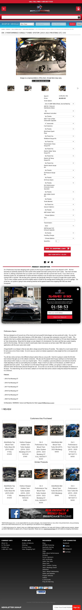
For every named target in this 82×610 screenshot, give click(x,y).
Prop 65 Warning (48, 581)
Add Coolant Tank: (49, 212)
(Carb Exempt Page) (50, 529)
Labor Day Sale (47, 561)
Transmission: (48, 223)
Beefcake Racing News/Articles (48, 548)
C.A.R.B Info (46, 579)
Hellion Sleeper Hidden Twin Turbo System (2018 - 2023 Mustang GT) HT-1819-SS (25, 448)
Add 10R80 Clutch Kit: (49, 195)
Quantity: (47, 241)
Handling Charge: (49, 235)
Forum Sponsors (47, 557)
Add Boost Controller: (50, 113)
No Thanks (59, 320)
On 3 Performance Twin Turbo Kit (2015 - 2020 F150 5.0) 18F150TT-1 (73, 448)
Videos (44, 577)
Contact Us (5, 547)
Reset (79, 24)
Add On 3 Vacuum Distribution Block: (49, 107)
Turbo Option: (48, 101)
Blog (43, 543)
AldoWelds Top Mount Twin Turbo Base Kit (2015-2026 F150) (9, 447)
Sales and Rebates (48, 573)
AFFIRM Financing (48, 545)
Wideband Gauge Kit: (50, 138)
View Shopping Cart (28, 549)
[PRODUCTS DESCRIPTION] (41, 267)
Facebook (66, 543)
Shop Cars (45, 563)
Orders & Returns (28, 543)
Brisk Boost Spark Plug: (49, 132)
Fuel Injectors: (48, 126)
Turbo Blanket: (48, 201)
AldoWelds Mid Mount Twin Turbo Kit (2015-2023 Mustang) (56, 445)
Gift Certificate (47, 559)
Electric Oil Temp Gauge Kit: (49, 159)
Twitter (67, 546)
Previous (4, 88)
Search (72, 24)
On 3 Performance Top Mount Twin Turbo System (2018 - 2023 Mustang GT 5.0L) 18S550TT (41, 449)
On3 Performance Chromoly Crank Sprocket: (49, 187)
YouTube (67, 552)
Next (78, 88)
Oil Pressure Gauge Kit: (49, 173)
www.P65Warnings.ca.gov (46, 403)
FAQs (44, 551)
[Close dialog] (78, 289)
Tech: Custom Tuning (49, 565)
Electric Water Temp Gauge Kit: (50, 152)
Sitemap (25, 545)
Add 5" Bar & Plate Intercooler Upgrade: (50, 119)
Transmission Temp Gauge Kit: (49, 144)
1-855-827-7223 (47, 1)
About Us (5, 543)
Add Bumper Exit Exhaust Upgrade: (49, 229)
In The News (6, 545)
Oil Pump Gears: (49, 180)
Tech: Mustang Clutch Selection (49, 568)
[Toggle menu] (4, 8)
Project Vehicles (47, 575)
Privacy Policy (26, 547)
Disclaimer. (48, 524)
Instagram (68, 549)
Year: (45, 217)
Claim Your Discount (59, 317)
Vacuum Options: (49, 207)
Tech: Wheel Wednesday (50, 571)
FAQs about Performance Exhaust (50, 554)
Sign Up (76, 607)
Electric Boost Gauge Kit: (50, 166)
